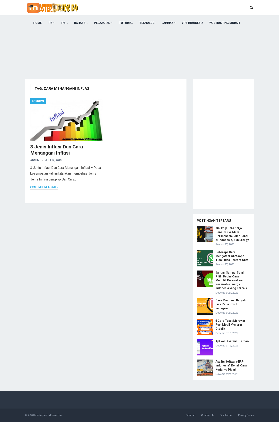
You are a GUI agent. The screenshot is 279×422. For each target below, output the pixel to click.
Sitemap (190, 415)
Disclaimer (226, 415)
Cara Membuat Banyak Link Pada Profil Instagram (230, 304)
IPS (63, 22)
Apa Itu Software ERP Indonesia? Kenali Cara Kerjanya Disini (231, 365)
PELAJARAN (102, 22)
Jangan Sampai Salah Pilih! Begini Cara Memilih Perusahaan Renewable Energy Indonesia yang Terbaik (231, 280)
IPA (50, 22)
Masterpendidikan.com (48, 415)
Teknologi (147, 22)
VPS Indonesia (192, 22)
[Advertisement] (139, 59)
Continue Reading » (44, 187)
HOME (37, 22)
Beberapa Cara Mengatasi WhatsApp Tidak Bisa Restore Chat (231, 256)
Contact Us (207, 415)
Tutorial (126, 22)
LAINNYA (167, 22)
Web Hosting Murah (224, 22)
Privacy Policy (246, 415)
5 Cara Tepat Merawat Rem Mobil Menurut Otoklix (230, 324)
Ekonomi (38, 101)
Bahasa (79, 22)
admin (34, 160)
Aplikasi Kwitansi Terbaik (232, 341)
